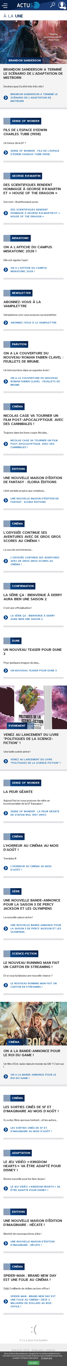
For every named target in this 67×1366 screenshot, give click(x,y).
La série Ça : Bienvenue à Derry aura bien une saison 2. (32, 617)
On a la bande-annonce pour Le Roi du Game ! (33, 1076)
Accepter (33, 1363)
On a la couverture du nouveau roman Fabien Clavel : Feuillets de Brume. (35, 381)
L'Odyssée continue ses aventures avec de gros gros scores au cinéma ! (34, 561)
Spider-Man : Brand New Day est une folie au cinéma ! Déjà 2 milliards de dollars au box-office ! (33, 1301)
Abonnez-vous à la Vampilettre (33, 322)
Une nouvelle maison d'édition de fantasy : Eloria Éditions (34, 500)
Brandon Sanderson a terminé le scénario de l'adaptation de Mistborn (34, 97)
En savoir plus (46, 1358)
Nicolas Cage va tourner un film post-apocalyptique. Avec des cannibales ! (34, 444)
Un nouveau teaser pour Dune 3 (33, 670)
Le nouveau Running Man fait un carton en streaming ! (33, 985)
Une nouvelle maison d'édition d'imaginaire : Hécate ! (32, 1243)
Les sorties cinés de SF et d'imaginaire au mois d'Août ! (31, 1129)
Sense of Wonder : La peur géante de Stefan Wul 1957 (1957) (34, 813)
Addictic (50, 1350)
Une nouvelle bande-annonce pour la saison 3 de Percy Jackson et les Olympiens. (35, 928)
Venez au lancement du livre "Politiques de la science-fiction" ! (35, 761)
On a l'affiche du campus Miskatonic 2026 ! (28, 269)
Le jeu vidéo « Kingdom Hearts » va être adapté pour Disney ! (35, 1188)
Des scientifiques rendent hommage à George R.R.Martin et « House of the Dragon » (35, 213)
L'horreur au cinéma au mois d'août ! (31, 868)
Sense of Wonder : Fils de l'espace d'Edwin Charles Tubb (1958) (34, 152)
